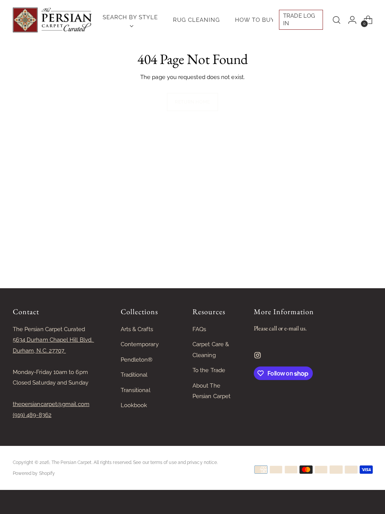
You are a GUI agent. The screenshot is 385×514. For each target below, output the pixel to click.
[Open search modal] (336, 19)
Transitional (135, 390)
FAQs (199, 329)
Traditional (134, 374)
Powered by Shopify (34, 473)
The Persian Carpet (71, 462)
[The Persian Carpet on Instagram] (258, 357)
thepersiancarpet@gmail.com (51, 404)
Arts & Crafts (137, 329)
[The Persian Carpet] (52, 20)
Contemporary (140, 344)
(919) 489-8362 (32, 415)
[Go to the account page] (352, 19)
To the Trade (208, 370)
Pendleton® (137, 359)
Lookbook (134, 405)
